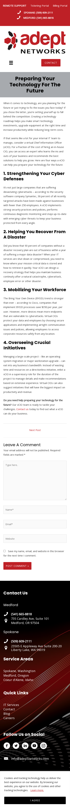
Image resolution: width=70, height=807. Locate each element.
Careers (9, 718)
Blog (6, 714)
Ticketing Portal (39, 5)
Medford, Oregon (16, 675)
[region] (35, 789)
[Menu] (11, 63)
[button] (50, 62)
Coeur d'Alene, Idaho (18, 680)
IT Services (11, 705)
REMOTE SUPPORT (16, 5)
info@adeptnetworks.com (30, 759)
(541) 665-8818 (45, 17)
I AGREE (35, 800)
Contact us (22, 409)
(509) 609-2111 (44, 12)
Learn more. (37, 790)
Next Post (35, 430)
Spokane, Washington (19, 671)
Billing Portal (60, 5)
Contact (9, 709)
